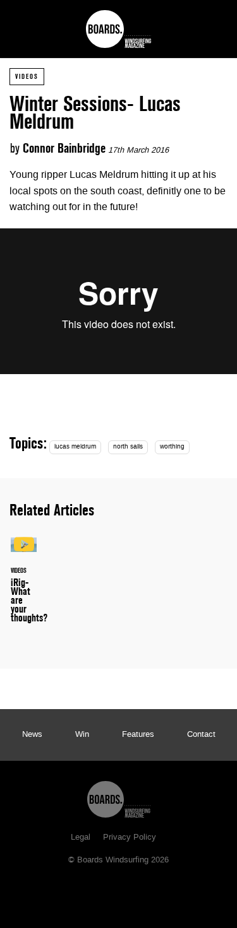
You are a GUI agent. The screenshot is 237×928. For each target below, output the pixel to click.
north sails (128, 447)
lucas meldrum (75, 447)
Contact (201, 735)
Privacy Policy (129, 838)
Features (138, 735)
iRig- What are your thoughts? (24, 587)
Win (82, 735)
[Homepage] (118, 796)
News (32, 735)
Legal (80, 838)
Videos (27, 76)
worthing (172, 447)
